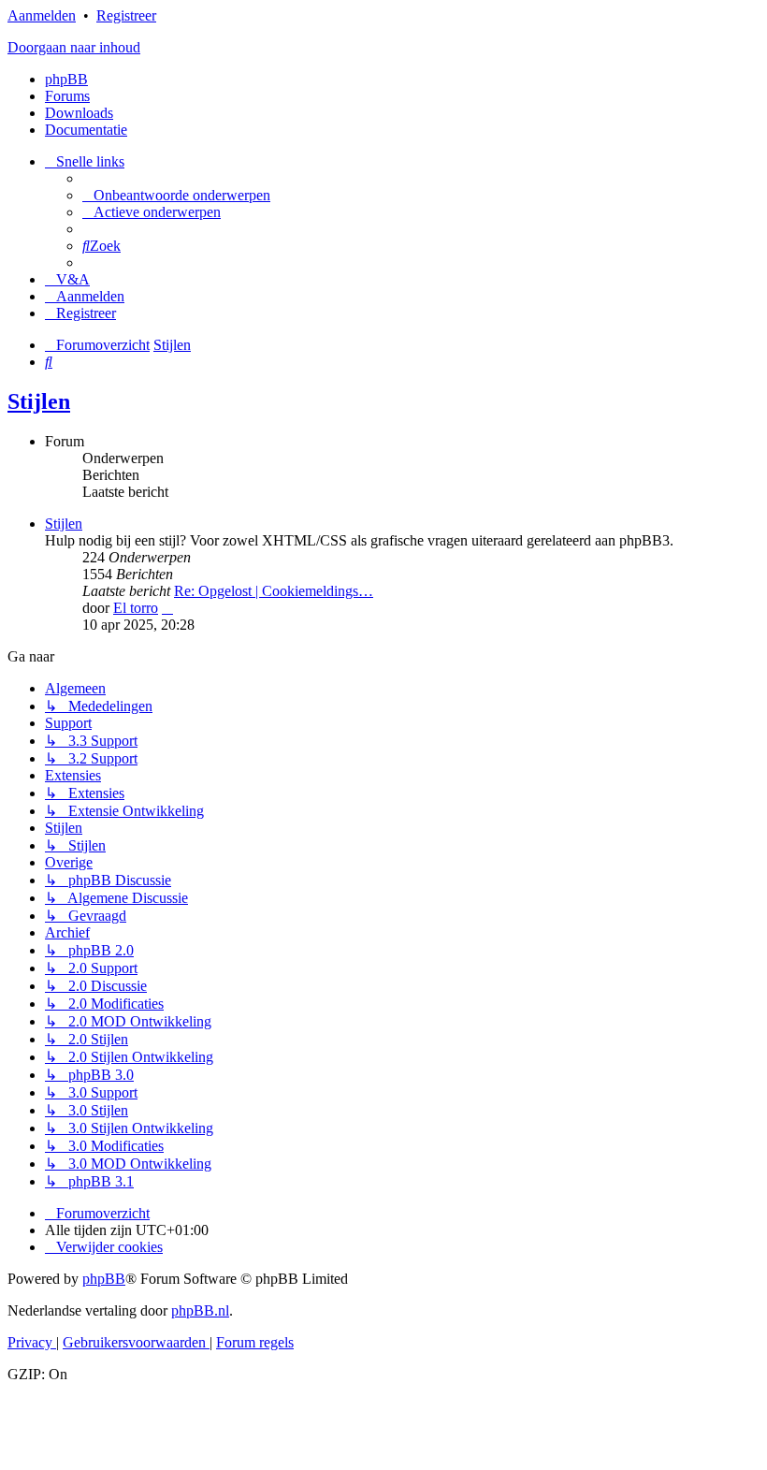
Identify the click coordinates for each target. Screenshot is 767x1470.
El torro (135, 608)
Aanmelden (41, 15)
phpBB (66, 79)
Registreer (126, 15)
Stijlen (38, 401)
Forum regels (255, 1342)
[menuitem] (176, 195)
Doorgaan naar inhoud (73, 47)
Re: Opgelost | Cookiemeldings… (273, 591)
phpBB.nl (200, 1310)
